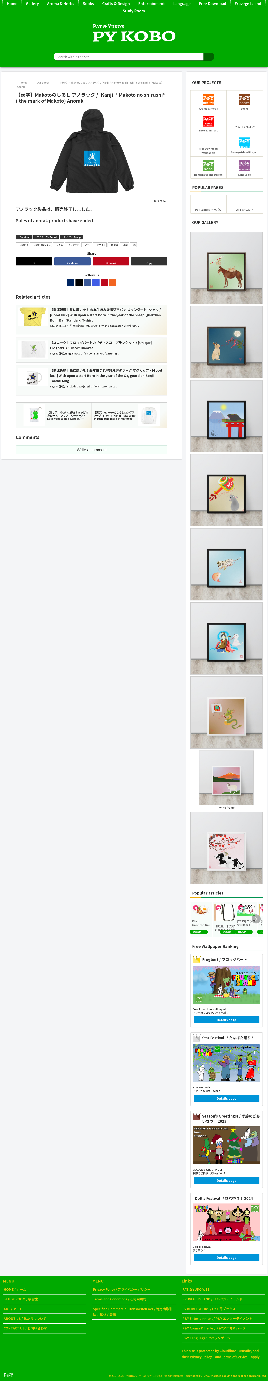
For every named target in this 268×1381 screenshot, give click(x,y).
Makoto (24, 244)
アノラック (74, 244)
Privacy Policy (201, 1356)
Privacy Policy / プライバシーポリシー (122, 1289)
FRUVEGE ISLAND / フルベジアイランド (212, 1299)
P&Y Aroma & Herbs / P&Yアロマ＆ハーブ (214, 1328)
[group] (201, 919)
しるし (59, 244)
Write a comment (92, 450)
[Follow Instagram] (96, 282)
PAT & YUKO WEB (196, 1289)
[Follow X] (79, 282)
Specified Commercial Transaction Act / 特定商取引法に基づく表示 (132, 1311)
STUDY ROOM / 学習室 (21, 1299)
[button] (208, 57)
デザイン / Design (72, 237)
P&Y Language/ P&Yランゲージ (206, 1337)
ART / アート (13, 1308)
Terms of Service (235, 1356)
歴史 (125, 244)
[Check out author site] (70, 282)
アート (88, 244)
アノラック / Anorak (47, 237)
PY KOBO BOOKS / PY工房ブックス (209, 1308)
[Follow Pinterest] (104, 282)
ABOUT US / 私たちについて (25, 1318)
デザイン (101, 244)
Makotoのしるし (42, 244)
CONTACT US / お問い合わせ (25, 1328)
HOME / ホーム (15, 1289)
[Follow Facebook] (87, 282)
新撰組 (114, 244)
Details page (226, 1019)
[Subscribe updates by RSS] (112, 282)
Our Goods (25, 237)
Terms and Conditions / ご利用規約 (119, 1299)
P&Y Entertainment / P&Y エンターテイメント (217, 1318)
